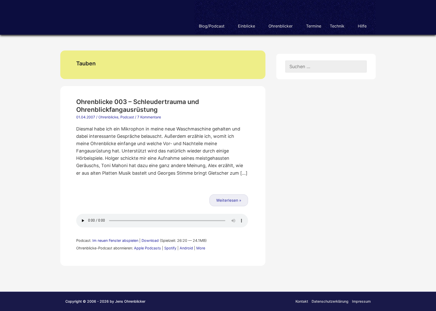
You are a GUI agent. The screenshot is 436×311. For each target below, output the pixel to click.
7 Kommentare (149, 117)
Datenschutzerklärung (330, 301)
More (200, 248)
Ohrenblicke (108, 117)
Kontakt (301, 301)
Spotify (170, 248)
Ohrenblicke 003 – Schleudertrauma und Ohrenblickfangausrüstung (137, 105)
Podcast (127, 117)
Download (150, 240)
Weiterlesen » (228, 200)
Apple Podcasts (147, 248)
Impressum (361, 301)
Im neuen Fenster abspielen (115, 240)
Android (186, 248)
